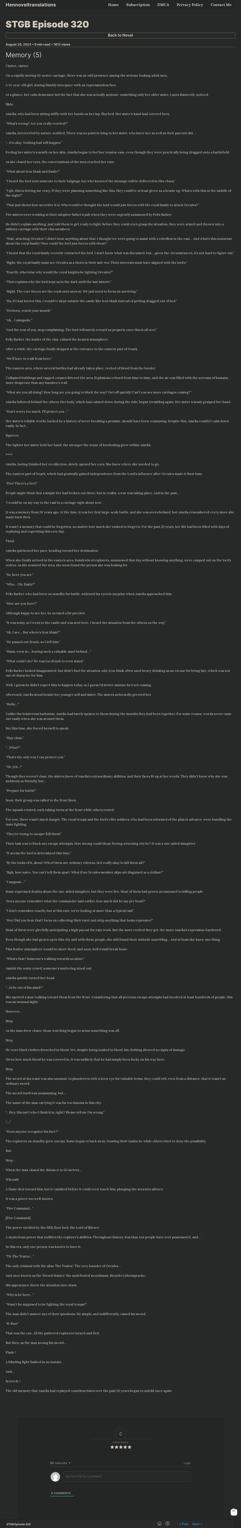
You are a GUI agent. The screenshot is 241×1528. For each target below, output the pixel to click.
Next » (197, 1524)
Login (187, 1463)
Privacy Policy (190, 4)
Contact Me (221, 4)
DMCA (163, 4)
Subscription (138, 4)
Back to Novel (120, 35)
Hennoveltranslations (31, 5)
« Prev (184, 1524)
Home (113, 4)
